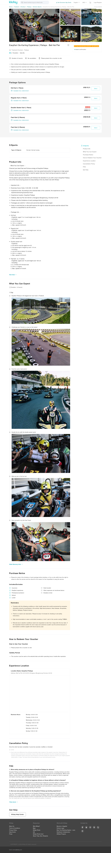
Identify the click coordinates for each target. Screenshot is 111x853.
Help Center (12, 832)
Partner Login (60, 828)
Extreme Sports (37, 7)
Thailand (16, 7)
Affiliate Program (61, 834)
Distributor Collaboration (63, 832)
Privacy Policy (13, 830)
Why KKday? (36, 826)
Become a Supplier (62, 826)
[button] (14, 53)
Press (10, 834)
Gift (34, 832)
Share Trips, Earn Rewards (40, 836)
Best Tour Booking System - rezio (66, 830)
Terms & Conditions (14, 828)
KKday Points (36, 830)
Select (95, 88)
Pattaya (29, 7)
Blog (34, 828)
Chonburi (23, 7)
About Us (11, 826)
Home (10, 7)
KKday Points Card (38, 834)
